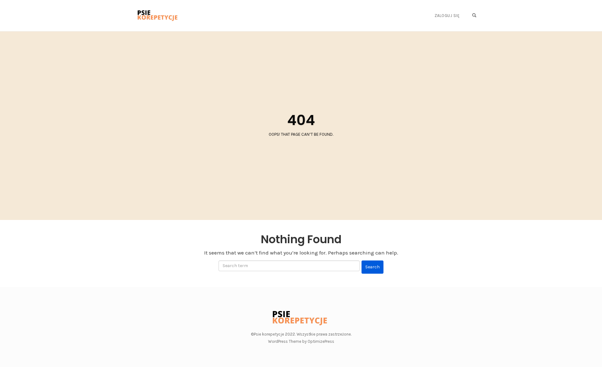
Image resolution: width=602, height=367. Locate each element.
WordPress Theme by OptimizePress (301, 341)
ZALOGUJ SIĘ (447, 15)
